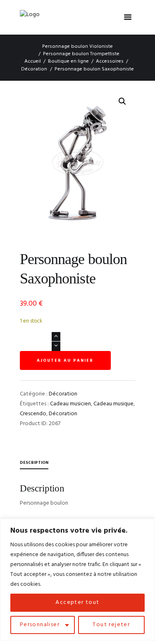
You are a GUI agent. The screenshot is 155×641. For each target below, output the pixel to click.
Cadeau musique (113, 404)
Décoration (34, 69)
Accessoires (110, 61)
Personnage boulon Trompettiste (81, 54)
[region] (77, 580)
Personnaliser (40, 624)
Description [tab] (34, 462)
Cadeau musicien (70, 404)
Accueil (32, 61)
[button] (122, 101)
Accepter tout (77, 602)
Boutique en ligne (68, 61)
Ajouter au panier (65, 360)
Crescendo (33, 414)
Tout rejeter (111, 624)
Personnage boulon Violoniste (77, 46)
